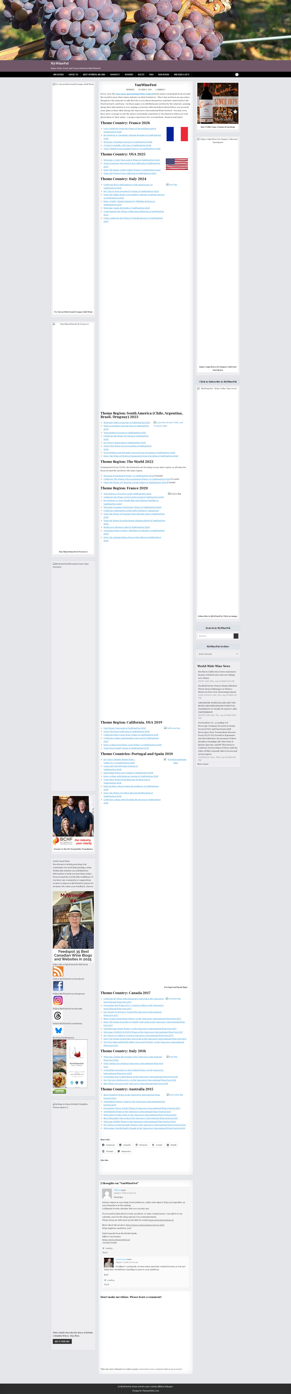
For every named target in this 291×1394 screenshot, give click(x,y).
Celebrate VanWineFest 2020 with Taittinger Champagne (131, 510)
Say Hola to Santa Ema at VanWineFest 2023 (125, 443)
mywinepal (130, 89)
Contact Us (73, 74)
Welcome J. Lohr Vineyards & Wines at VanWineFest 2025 (132, 160)
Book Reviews (163, 74)
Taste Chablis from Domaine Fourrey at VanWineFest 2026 (132, 149)
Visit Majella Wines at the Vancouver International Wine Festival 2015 (137, 1111)
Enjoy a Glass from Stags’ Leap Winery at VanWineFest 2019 (133, 745)
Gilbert (117, 1190)
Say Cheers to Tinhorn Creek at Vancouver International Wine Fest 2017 (139, 1035)
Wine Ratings (58, 74)
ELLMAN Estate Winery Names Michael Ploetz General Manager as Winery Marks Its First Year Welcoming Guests (217, 689)
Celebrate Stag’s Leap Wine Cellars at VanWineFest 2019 (131, 735)
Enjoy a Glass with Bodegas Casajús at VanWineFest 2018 (131, 776)
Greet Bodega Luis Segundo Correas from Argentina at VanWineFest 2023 (139, 453)
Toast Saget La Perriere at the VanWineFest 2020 (127, 494)
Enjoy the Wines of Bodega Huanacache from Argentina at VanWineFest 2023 (141, 456)
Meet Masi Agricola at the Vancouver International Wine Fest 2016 (136, 1083)
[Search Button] (237, 74)
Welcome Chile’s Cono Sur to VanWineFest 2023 (127, 422)
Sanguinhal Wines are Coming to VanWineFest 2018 (128, 773)
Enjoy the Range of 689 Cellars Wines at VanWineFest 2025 (132, 170)
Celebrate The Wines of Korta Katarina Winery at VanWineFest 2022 (137, 479)
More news (202, 764)
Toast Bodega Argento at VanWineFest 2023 (125, 433)
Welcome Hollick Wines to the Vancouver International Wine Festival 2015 (140, 1121)
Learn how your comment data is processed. (160, 1369)
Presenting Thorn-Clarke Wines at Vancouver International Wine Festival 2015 (142, 1108)
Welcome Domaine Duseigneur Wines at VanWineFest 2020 (132, 507)
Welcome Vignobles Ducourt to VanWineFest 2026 (128, 142)
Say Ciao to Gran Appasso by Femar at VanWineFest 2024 (131, 191)
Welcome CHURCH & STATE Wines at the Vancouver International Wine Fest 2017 (143, 1032)
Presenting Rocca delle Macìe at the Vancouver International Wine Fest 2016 (141, 1077)
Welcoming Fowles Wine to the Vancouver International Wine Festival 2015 (140, 1115)
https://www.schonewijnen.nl (116, 1240)
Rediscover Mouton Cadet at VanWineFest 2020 (127, 527)
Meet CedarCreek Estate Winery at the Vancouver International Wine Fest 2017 (142, 1019)
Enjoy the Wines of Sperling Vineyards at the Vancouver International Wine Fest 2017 (145, 1039)
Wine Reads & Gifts (181, 74)
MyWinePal (60, 63)
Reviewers (129, 74)
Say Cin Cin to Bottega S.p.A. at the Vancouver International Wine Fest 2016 (140, 1080)
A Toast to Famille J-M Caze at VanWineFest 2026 (127, 145)
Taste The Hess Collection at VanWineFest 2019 (127, 731)
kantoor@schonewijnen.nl (161, 1220)
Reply (104, 1252)
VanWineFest (115, 74)
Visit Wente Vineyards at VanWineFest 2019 (125, 728)
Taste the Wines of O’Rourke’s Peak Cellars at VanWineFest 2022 (135, 482)
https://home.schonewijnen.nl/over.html (145, 1225)
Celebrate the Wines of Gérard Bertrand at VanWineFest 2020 (134, 497)
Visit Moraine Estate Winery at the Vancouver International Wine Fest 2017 (140, 1029)
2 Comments (160, 89)
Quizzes (141, 74)
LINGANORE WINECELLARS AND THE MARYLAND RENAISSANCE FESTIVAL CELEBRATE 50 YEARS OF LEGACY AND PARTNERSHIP (217, 707)
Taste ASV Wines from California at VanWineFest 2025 (130, 173)
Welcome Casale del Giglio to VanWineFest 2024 (127, 208)
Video (151, 74)
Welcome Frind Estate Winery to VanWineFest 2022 (129, 476)
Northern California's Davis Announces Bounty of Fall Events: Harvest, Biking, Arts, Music (217, 675)
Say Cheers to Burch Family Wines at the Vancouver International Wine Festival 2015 (145, 1125)
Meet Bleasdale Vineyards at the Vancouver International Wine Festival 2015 (141, 1118)
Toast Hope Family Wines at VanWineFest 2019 (126, 748)
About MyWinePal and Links (94, 74)
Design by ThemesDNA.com (145, 1391)
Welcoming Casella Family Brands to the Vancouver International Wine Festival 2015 (144, 1128)
